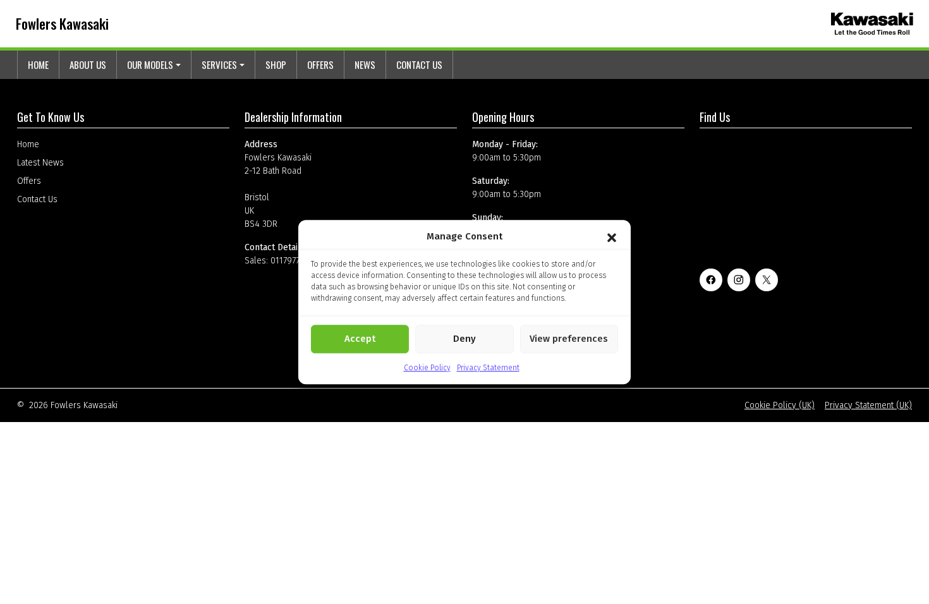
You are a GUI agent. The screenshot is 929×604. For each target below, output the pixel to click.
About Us (88, 64)
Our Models (150, 64)
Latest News (40, 162)
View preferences (569, 338)
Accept (359, 338)
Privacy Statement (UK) (868, 405)
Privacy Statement (488, 367)
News (365, 64)
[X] (766, 280)
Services (219, 64)
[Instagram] (738, 280)
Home (38, 64)
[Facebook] (711, 280)
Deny (464, 338)
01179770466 (295, 260)
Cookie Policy (427, 367)
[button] (611, 237)
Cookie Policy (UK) (779, 405)
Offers (320, 64)
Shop (275, 64)
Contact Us (419, 64)
